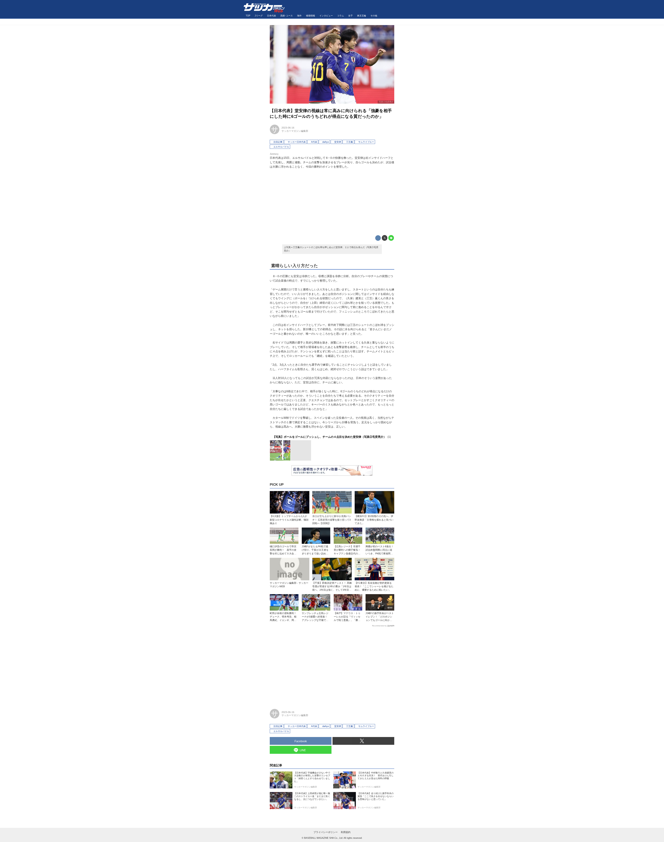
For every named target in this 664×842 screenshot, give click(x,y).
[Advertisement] (332, 202)
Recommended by (379, 626)
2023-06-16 (288, 127)
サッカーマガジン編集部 (295, 131)
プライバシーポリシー (325, 832)
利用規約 (346, 832)
